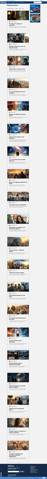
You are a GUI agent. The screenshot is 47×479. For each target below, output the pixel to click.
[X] (43, 2)
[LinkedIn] (45, 2)
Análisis (16, 8)
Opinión (20, 8)
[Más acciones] (27, 21)
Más (23, 8)
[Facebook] (44, 2)
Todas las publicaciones (10, 8)
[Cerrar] (46, 477)
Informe (3, 2)
